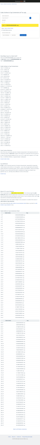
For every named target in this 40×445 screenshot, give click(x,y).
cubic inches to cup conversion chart (18, 203)
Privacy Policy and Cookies (27, 436)
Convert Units (23, 35)
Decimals (4, 20)
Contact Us (19, 436)
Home (9, 436)
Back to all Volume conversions (20, 429)
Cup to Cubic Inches (9, 28)
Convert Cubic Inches (4, 159)
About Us (14, 436)
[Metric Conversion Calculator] (19, 1)
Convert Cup (3, 173)
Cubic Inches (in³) (5, 15)
